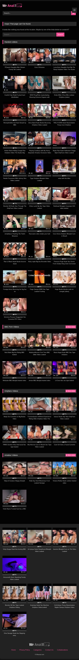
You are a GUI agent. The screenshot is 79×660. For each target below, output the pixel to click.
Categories (38, 650)
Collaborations (62, 650)
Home (13, 650)
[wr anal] (39, 5)
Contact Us (49, 650)
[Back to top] (72, 654)
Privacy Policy (24, 650)
